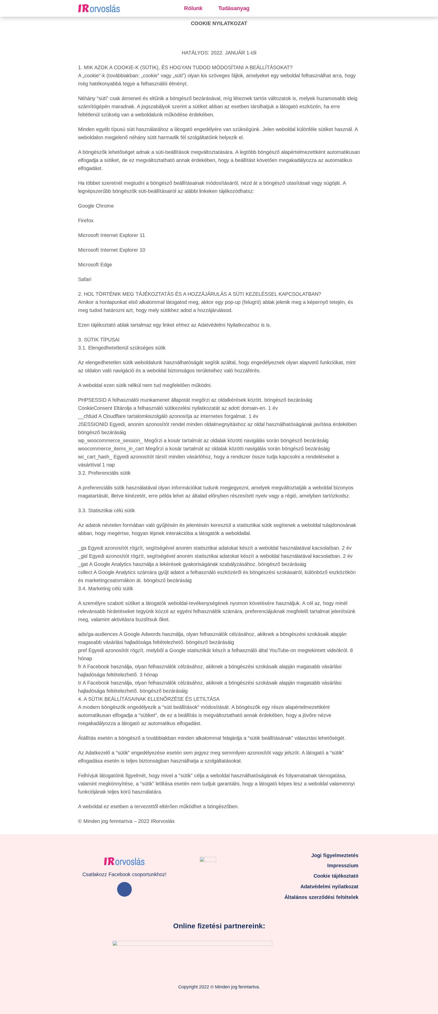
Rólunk (193, 8)
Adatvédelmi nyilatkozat (329, 886)
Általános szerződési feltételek (321, 897)
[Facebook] (124, 889)
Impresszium (342, 865)
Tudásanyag (233, 8)
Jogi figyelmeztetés (334, 855)
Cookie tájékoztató (336, 876)
